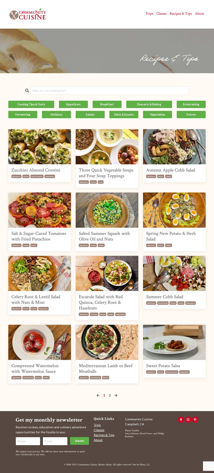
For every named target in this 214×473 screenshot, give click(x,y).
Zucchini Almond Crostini (35, 170)
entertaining (163, 303)
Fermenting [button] (22, 114)
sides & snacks (37, 176)
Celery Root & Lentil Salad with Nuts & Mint (35, 299)
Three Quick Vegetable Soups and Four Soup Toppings (106, 173)
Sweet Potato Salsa (163, 366)
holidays (94, 314)
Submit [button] (79, 441)
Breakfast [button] (107, 104)
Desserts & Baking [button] (149, 104)
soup (101, 182)
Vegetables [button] (157, 114)
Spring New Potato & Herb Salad (171, 236)
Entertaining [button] (191, 104)
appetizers (16, 176)
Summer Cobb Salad (164, 297)
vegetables (49, 176)
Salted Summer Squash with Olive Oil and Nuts (104, 236)
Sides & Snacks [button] (124, 114)
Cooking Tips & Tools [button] (31, 104)
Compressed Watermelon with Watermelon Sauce (35, 368)
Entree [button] (191, 114)
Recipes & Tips (104, 435)
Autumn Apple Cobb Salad (170, 170)
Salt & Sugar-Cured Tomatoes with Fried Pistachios (38, 236)
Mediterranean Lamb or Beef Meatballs (105, 368)
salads (168, 176)
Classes (99, 430)
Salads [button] (90, 114)
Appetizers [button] (73, 104)
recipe (26, 176)
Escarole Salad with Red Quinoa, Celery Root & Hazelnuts (101, 302)
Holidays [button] (56, 114)
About (98, 440)
